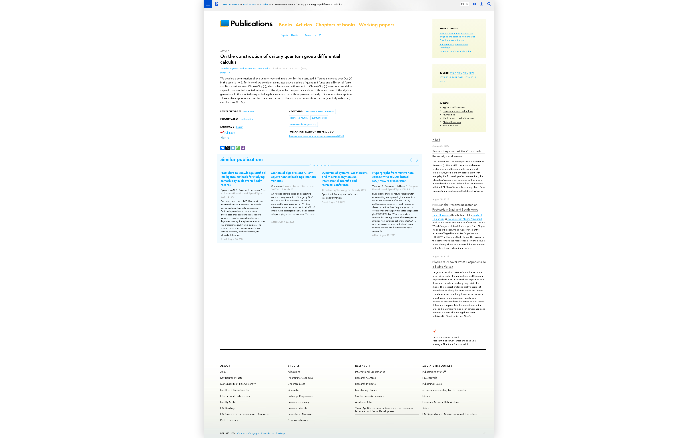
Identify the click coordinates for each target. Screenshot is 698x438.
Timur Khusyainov (441, 215)
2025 (465, 73)
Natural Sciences (452, 121)
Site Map (280, 433)
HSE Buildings (227, 408)
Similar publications (241, 159)
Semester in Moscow (300, 414)
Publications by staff (434, 371)
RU (462, 4)
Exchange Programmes (300, 396)
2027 (453, 73)
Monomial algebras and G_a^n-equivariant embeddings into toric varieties (293, 177)
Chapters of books (335, 24)
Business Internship (298, 420)
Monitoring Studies (366, 390)
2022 (448, 77)
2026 (459, 73)
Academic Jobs (363, 402)
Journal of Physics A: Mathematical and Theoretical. (244, 68)
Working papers (376, 24)
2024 (471, 73)
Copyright (253, 433)
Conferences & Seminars (369, 396)
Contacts (241, 433)
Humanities (449, 114)
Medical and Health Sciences (458, 118)
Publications (251, 23)
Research (362, 365)
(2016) (316, 136)
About (225, 365)
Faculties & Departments (234, 390)
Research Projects (365, 383)
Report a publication (289, 35)
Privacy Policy (267, 433)
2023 (442, 77)
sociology (445, 47)
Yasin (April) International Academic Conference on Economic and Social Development (384, 409)
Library (426, 396)
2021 (454, 77)
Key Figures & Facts (231, 377)
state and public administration (456, 51)
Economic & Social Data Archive (440, 402)
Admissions (294, 371)
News (436, 139)
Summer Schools (297, 408)
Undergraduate (296, 383)
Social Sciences (451, 125)
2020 (461, 77)
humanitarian (469, 36)
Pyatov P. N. (225, 72)
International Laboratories (370, 371)
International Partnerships (235, 396)
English (239, 126)
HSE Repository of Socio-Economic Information (449, 414)
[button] (310, 165)
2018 (473, 77)
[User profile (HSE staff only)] (481, 4)
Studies (294, 365)
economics (467, 33)
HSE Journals (429, 377)
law (462, 40)
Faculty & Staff (229, 402)
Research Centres (365, 377)
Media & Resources (437, 365)
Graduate (293, 390)
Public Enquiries (229, 420)
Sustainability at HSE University (238, 383)
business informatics (450, 33)
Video (425, 408)
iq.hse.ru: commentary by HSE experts (444, 390)
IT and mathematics (450, 40)
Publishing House (432, 383)
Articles (304, 24)
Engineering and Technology (458, 111)
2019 (467, 77)
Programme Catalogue (301, 377)
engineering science (450, 36)
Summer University (298, 402)
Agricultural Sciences (454, 107)
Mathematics (249, 111)
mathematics (461, 43)
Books (285, 24)
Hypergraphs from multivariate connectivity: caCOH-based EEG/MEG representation (393, 177)
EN (467, 4)
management (447, 43)
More (442, 81)
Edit (484, 432)
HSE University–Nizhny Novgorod (464, 218)
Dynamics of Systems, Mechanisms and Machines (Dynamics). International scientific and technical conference (345, 179)
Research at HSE (313, 35)
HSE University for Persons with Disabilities (244, 414)
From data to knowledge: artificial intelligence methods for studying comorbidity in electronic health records (243, 179)
